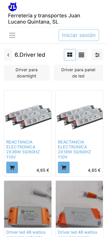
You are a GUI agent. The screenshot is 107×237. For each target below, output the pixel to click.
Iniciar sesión (79, 35)
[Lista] (81, 55)
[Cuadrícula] (70, 55)
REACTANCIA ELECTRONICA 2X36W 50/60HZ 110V (23, 149)
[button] (12, 167)
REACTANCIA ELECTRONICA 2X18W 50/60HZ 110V (74, 149)
